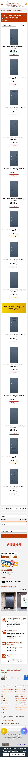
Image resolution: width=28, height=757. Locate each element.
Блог (2, 696)
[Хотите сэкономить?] (14, 544)
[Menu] (2, 4)
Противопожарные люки (21, 707)
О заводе (3, 707)
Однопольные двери (20, 689)
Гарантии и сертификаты (7, 689)
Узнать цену (8, 608)
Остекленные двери (20, 704)
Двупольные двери (20, 693)
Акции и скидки (4, 693)
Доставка (8, 570)
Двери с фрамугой (20, 696)
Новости (3, 698)
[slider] (26, 521)
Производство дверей (6, 691)
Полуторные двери (20, 691)
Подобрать (14, 536)
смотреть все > (23, 589)
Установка (8, 578)
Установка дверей (5, 704)
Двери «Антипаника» (20, 700)
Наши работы (4, 700)
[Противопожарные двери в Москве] (14, 3)
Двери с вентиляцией (20, 702)
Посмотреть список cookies (17, 754)
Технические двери (20, 709)
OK (6, 754)
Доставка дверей (5, 702)
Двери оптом (4, 709)
